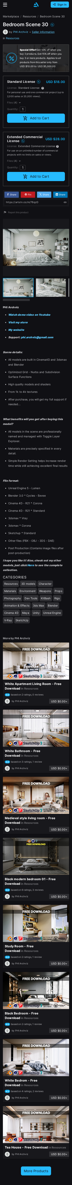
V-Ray (8, 620)
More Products (36, 1171)
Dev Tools (31, 598)
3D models (28, 583)
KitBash (45, 598)
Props (58, 591)
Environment (28, 591)
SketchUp (22, 620)
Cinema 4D (11, 612)
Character (45, 583)
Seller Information (43, 31)
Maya (25, 612)
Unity (36, 612)
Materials (10, 591)
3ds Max (38, 605)
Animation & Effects (16, 605)
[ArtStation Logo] (36, 4)
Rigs (57, 598)
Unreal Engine (52, 612)
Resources (12, 38)
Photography (12, 598)
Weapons (45, 591)
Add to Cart (39, 118)
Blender (53, 605)
